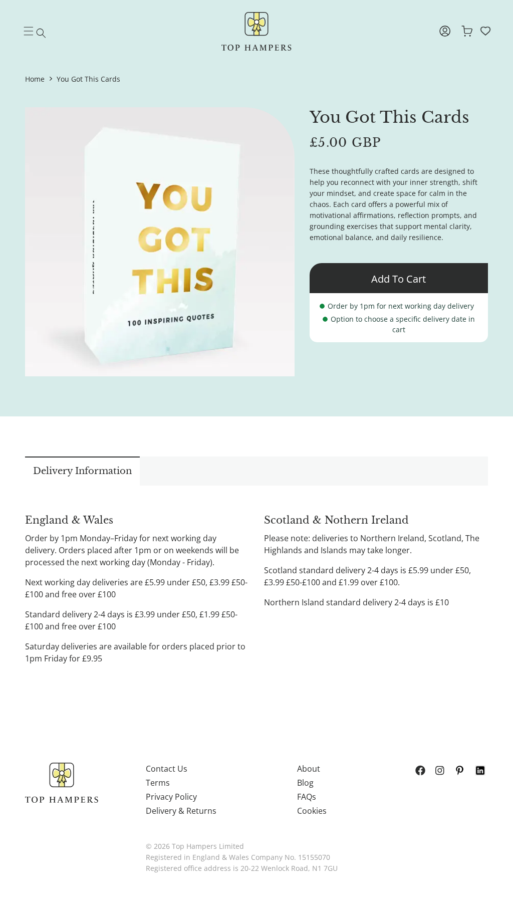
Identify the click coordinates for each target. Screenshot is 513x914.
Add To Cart (398, 279)
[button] (41, 33)
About (308, 768)
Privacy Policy (171, 796)
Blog (305, 782)
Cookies (312, 810)
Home (35, 79)
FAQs (306, 796)
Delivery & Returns (181, 810)
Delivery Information (82, 471)
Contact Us (166, 768)
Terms (158, 782)
